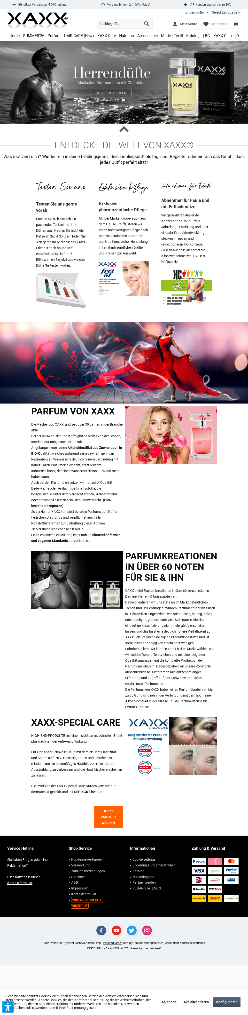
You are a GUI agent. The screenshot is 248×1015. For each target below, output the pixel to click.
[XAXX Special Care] (171, 746)
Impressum (79, 888)
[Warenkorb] (236, 24)
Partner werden (144, 882)
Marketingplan (143, 877)
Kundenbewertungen (87, 859)
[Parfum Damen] (171, 435)
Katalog (138, 871)
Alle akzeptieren (196, 1002)
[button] (8, 1007)
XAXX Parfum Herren (124, 363)
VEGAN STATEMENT (147, 888)
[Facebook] (101, 930)
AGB (74, 882)
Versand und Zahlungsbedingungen (88, 868)
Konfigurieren (227, 1002)
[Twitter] (132, 930)
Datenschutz (80, 877)
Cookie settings (143, 859)
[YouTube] (116, 930)
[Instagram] (147, 930)
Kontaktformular (19, 883)
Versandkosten (113, 943)
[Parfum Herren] (77, 580)
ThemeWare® (152, 948)
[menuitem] (196, 13)
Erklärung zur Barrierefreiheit (154, 865)
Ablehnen (169, 1002)
